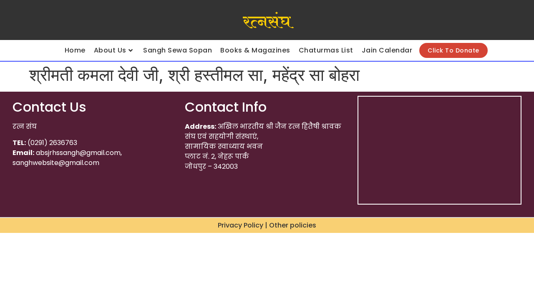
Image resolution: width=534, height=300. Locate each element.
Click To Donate (453, 50)
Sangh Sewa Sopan (177, 50)
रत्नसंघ (267, 22)
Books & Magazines (255, 50)
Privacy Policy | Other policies (267, 225)
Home (75, 50)
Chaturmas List (326, 50)
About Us (110, 50)
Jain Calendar (387, 50)
